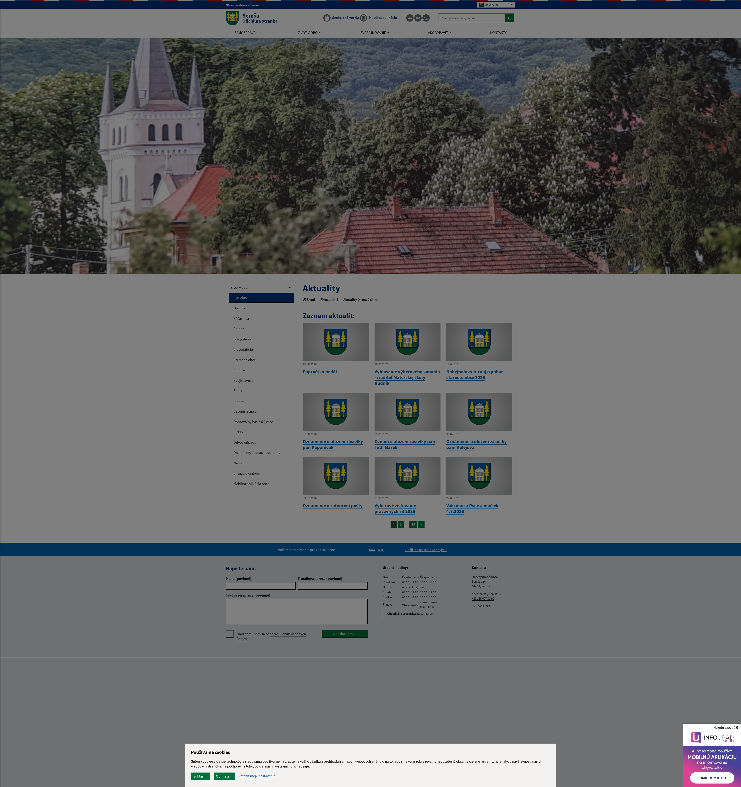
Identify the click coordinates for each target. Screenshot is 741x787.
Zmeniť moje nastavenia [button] (257, 776)
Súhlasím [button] (200, 776)
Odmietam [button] (224, 776)
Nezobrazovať (724, 727)
